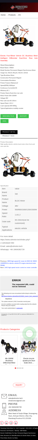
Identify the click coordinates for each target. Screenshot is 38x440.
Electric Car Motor (13, 438)
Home (3, 15)
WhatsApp (23, 116)
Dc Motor (33, 435)
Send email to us (8, 116)
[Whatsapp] (29, 333)
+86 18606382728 (14, 407)
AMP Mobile (23, 430)
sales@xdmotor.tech (15, 398)
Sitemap (16, 430)
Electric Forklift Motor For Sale (8, 433)
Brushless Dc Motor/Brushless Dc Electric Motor (17, 435)
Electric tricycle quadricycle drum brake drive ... (29, 361)
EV (19, 15)
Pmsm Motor (3, 438)
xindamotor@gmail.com (16, 401)
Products (12, 15)
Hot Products (9, 430)
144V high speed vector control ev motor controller (20, 267)
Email (4, 121)
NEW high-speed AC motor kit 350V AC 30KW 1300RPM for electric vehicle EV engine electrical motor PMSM (18, 263)
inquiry (19, 385)
